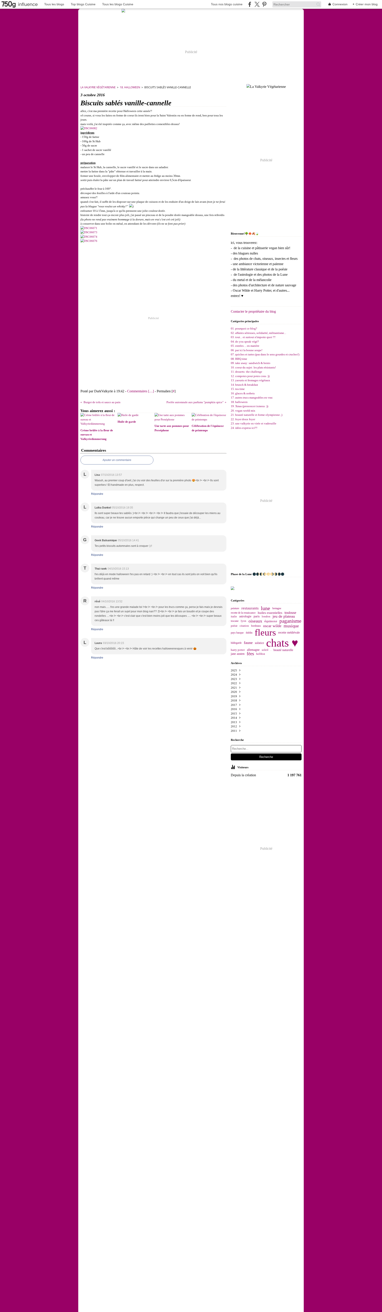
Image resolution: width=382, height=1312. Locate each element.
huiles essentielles (270, 613)
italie (234, 616)
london (266, 616)
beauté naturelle (283, 649)
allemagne (253, 649)
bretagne (276, 608)
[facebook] (249, 4)
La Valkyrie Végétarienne (98, 87)
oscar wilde (272, 626)
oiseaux (255, 621)
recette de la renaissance (243, 612)
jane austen (237, 653)
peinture (235, 608)
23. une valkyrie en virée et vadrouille (253, 423)
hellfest (260, 653)
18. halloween (130, 87)
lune (265, 608)
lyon (243, 621)
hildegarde (236, 643)
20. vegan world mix (243, 410)
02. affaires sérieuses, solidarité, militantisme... (258, 333)
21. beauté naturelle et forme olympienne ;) (256, 414)
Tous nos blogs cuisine (227, 4)
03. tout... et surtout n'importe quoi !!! (253, 337)
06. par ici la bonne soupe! (246, 350)
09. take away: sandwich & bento (250, 363)
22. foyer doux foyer (243, 419)
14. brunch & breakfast (244, 384)
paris (257, 616)
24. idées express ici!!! (244, 428)
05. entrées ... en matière (245, 345)
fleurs (265, 632)
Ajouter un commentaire (117, 460)
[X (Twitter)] (257, 4)
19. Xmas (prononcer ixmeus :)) (249, 406)
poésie (234, 625)
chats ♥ (282, 642)
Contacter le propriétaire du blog (253, 311)
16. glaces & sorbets (243, 393)
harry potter (238, 649)
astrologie (245, 616)
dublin (249, 632)
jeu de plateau (284, 616)
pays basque (237, 632)
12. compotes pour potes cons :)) (250, 376)
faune (248, 643)
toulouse (290, 613)
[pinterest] (264, 4)
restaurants (250, 608)
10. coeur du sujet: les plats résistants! (253, 367)
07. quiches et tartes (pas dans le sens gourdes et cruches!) (265, 354)
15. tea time (238, 389)
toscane (235, 621)
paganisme (290, 621)
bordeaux (256, 625)
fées (250, 653)
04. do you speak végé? (245, 341)
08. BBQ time (239, 358)
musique (291, 626)
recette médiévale (289, 632)
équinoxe (270, 621)
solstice (259, 642)
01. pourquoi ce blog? (244, 328)
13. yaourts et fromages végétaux (250, 380)
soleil (265, 650)
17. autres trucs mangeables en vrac (252, 397)
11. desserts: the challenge (246, 371)
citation (244, 625)
